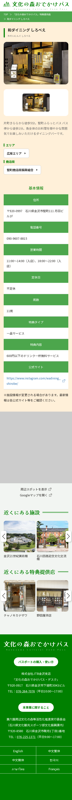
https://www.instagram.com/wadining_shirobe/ (34, 381)
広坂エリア (14, 153)
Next (68, 536)
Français (54, 769)
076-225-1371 (26, 737)
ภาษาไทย (18, 769)
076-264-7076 (25, 691)
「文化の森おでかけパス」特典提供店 (32, 14)
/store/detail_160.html (52, 582)
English (18, 751)
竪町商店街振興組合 (20, 170)
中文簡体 (18, 760)
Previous (3, 536)
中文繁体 (54, 751)
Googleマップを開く (34, 495)
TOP (6, 14)
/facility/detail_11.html (19, 524)
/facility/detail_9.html (52, 522)
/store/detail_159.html (19, 582)
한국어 (54, 760)
